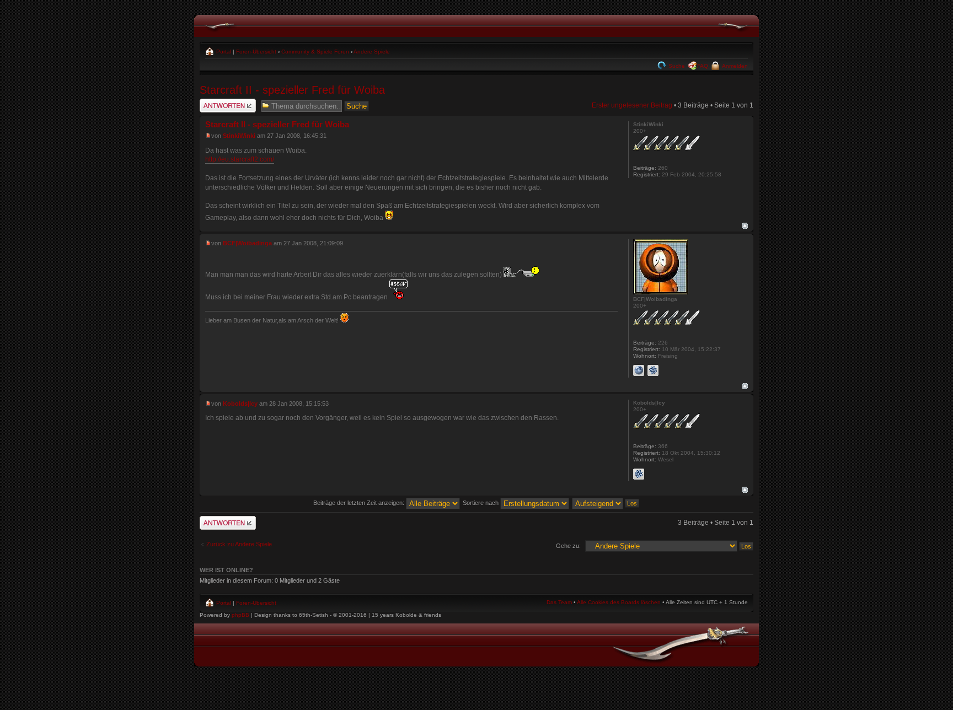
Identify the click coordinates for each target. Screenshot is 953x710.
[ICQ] (652, 370)
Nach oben (745, 226)
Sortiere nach (481, 502)
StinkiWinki (239, 135)
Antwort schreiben (227, 102)
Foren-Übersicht (256, 52)
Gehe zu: (568, 545)
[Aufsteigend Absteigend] (606, 502)
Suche (676, 66)
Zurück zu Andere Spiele (239, 544)
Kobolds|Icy (240, 403)
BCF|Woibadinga (247, 243)
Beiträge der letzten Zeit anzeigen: (359, 502)
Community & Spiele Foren (315, 52)
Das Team (559, 602)
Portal (223, 52)
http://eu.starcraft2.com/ (239, 159)
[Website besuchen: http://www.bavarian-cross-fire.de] (638, 370)
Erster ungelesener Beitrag (632, 105)
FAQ (702, 66)
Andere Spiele (372, 52)
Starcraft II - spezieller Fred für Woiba (292, 90)
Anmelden (734, 66)
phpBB (240, 615)
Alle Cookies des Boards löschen (619, 602)
